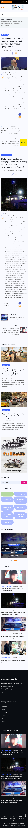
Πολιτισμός (7, 515)
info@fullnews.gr (7, 689)
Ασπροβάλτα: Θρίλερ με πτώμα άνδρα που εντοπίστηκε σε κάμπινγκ (14, 550)
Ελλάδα (7, 499)
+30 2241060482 (7, 686)
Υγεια (7, 522)
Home (2, 19)
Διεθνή (21, 494)
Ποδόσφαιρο (7, 508)
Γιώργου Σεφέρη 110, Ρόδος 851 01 (12, 683)
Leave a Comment (8, 305)
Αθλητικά (7, 494)
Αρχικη (5, 816)
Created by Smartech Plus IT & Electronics (14, 825)
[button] (11, 560)
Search (24, 482)
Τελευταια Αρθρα (20, 515)
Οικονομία (9, 19)
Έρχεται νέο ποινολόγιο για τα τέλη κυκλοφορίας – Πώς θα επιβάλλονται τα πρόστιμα (13, 416)
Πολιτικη (20, 507)
